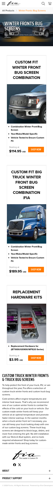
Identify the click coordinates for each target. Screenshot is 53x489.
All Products (8, 10)
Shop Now (36, 149)
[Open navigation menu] (3, 3)
